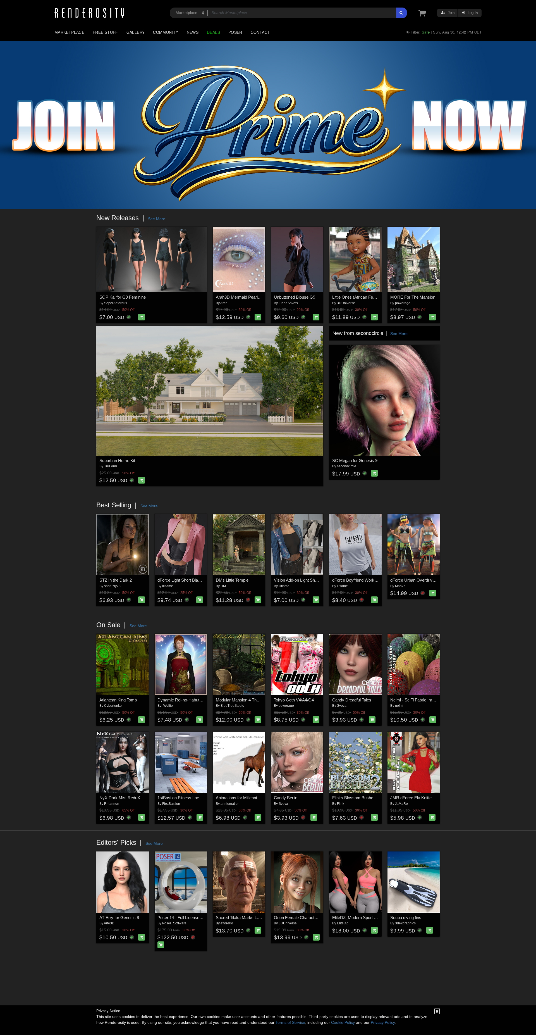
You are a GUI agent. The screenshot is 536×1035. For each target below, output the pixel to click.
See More (156, 218)
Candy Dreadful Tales (351, 700)
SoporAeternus (115, 303)
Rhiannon (111, 804)
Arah (224, 303)
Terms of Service (290, 1022)
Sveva (341, 706)
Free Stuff (105, 32)
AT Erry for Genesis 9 (119, 917)
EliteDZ (342, 923)
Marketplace (69, 32)
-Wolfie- (168, 706)
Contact (260, 32)
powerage (402, 303)
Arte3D (109, 923)
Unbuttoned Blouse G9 (294, 297)
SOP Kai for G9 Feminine (122, 297)
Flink (340, 804)
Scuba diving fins (405, 917)
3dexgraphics (405, 923)
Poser (235, 32)
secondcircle (346, 466)
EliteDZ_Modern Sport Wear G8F (362, 917)
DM (223, 586)
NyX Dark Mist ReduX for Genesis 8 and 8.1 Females (148, 797)
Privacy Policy (383, 1022)
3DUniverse (346, 303)
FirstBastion (171, 804)
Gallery (135, 32)
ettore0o (227, 923)
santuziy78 (112, 586)
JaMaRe (401, 804)
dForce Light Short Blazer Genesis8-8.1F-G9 (198, 580)
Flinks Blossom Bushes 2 (355, 797)
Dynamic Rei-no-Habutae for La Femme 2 (195, 700)
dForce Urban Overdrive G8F (417, 580)
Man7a (400, 586)
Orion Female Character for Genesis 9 (309, 917)
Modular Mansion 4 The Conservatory (250, 700)
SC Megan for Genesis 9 (354, 460)
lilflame (167, 586)
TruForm (110, 466)
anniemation (230, 804)
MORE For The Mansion (412, 297)
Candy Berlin (285, 797)
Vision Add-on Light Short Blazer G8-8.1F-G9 (315, 580)
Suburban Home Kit (117, 460)
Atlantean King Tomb (118, 700)
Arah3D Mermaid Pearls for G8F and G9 (252, 297)
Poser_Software (174, 923)
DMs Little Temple (232, 580)
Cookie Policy (343, 1022)
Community (165, 32)
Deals (213, 32)
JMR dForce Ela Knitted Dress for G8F (425, 797)
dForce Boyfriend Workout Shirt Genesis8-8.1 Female (381, 580)
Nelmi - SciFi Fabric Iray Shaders (420, 700)
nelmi (399, 706)
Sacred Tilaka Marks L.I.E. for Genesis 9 (253, 917)
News (192, 32)
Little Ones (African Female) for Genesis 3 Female (378, 297)
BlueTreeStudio (232, 706)
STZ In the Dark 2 (115, 580)
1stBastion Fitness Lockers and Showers (194, 797)
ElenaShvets (288, 303)
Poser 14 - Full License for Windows (190, 917)
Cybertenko (113, 706)
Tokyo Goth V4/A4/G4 (294, 700)
